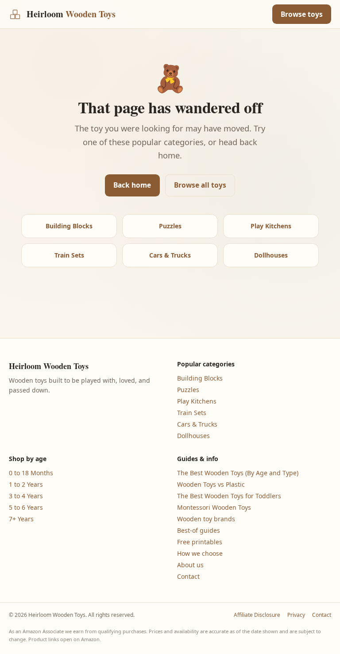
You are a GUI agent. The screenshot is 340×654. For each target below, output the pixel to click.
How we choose (200, 553)
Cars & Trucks (170, 255)
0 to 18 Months (31, 473)
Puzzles (170, 226)
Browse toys (302, 14)
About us (190, 565)
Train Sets (69, 255)
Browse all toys (200, 185)
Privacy (296, 615)
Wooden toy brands (206, 519)
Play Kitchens (271, 226)
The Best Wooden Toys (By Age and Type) (237, 473)
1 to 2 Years (26, 484)
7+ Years (21, 519)
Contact (188, 576)
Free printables (199, 542)
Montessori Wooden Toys (214, 507)
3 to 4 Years (26, 496)
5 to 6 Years (26, 507)
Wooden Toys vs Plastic (211, 484)
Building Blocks (69, 226)
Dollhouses (271, 255)
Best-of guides (198, 530)
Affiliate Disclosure (257, 615)
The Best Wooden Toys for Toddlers (229, 496)
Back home (132, 185)
